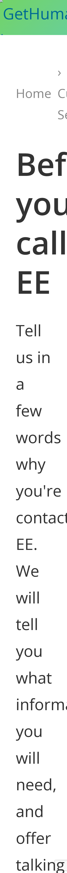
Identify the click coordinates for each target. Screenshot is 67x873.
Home (33, 93)
